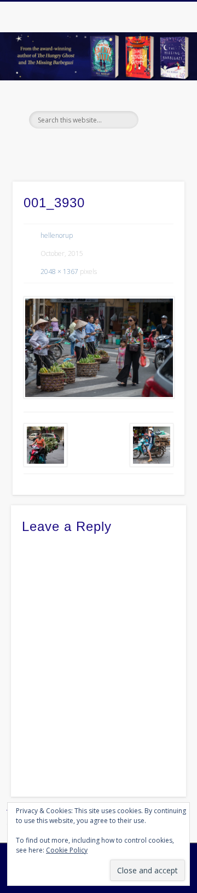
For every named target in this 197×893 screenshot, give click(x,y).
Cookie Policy (67, 850)
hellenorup (56, 235)
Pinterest (119, 147)
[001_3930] (98, 347)
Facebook (74, 147)
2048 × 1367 (59, 271)
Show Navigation (159, 98)
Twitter (97, 147)
